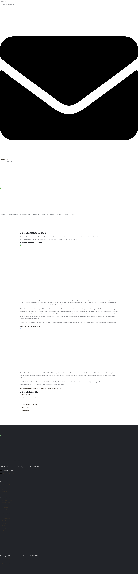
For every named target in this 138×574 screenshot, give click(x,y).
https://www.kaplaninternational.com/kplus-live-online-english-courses (40, 388)
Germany (4, 533)
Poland (4, 528)
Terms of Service (6, 558)
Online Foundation (27, 407)
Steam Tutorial (26, 414)
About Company (7, 484)
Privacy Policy (6, 561)
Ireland (4, 523)
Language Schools (7, 500)
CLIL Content (25, 411)
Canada (4, 521)
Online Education (27, 394)
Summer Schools (6, 502)
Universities (5, 507)
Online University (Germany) (30, 404)
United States (6, 518)
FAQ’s (3, 494)
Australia (4, 530)
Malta (3, 525)
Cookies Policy (6, 563)
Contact (4, 491)
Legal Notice (5, 487)
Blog (3, 489)
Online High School (27, 401)
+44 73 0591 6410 (8, 473)
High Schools (5, 505)
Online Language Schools (29, 398)
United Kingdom (6, 516)
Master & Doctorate (8, 510)
